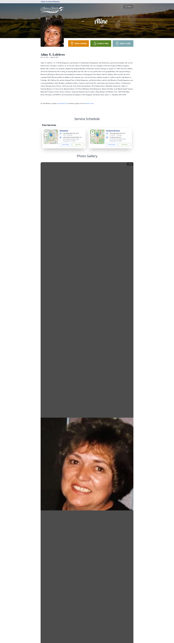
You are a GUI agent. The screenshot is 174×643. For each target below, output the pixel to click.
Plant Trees (78, 144)
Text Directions (65, 144)
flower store (90, 103)
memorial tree (62, 103)
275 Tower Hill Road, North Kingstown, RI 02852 (118, 140)
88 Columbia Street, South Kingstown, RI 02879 (71, 140)
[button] (51, 135)
